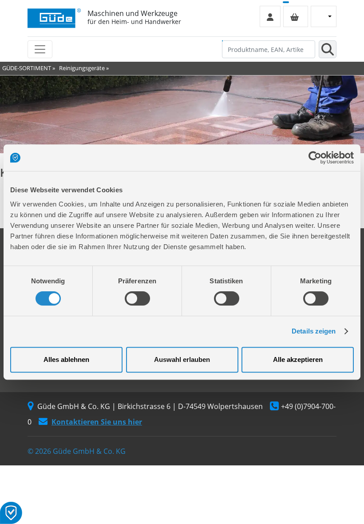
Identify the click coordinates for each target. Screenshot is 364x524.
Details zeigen (314, 331)
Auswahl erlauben (182, 359)
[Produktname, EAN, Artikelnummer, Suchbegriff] (327, 49)
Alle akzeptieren (298, 359)
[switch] (137, 298)
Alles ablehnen (66, 359)
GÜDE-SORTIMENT (26, 68)
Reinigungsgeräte (82, 68)
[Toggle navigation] (40, 49)
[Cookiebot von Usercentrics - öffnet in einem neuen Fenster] (315, 157)
